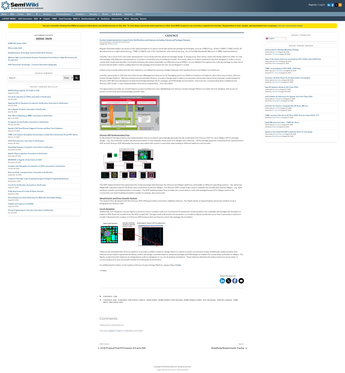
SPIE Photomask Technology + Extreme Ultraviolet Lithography (32, 65)
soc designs (209, 300)
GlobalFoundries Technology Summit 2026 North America (30, 53)
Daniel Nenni (279, 71)
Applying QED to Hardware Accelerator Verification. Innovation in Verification (38, 103)
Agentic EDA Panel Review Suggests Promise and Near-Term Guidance (35, 128)
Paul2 (276, 61)
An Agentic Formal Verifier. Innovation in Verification (28, 122)
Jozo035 (275, 91)
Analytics (80, 14)
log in (119, 331)
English (271, 38)
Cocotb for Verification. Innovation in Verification (27, 185)
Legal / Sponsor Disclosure (166, 370)
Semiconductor (63, 14)
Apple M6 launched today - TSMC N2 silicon (282, 122)
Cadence (111, 44)
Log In (322, 4)
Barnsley (277, 80)
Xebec (274, 63)
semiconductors (193, 300)
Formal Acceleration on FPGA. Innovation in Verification (29, 97)
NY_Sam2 (275, 73)
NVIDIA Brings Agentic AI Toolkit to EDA (23, 91)
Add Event (40, 39)
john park (151, 300)
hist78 (277, 108)
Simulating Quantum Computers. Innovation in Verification (30, 147)
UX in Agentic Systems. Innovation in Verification (27, 109)
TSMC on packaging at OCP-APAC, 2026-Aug (283, 68)
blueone (277, 125)
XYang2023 (278, 99)
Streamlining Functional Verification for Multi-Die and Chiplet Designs (35, 198)
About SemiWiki (182, 370)
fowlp (142, 300)
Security (93, 14)
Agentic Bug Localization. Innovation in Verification (27, 154)
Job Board (116, 14)
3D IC (126, 19)
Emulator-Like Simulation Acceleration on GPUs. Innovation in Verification (36, 166)
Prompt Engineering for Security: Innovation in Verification (30, 210)
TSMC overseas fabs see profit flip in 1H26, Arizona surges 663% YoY (292, 115)
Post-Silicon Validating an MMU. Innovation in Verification (30, 116)
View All (49, 39)
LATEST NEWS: (9, 19)
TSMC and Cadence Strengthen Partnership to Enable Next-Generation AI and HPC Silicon (43, 135)
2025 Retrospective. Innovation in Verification (26, 141)
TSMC (54, 19)
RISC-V (76, 19)
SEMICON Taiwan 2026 (17, 43)
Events (143, 19)
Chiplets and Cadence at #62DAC (21, 204)
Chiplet (46, 19)
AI (98, 19)
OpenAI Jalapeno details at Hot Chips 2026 (281, 87)
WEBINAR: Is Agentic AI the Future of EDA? (25, 160)
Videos (139, 14)
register (111, 331)
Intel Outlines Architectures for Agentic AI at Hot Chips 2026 (289, 97)
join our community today (290, 25)
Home (4, 14)
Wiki (12, 14)
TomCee (274, 54)
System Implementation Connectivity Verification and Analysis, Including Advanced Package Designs (145, 40)
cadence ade (110, 300)
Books (105, 14)
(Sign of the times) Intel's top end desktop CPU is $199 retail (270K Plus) (293, 59)
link (179, 265)
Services (47, 14)
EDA (29, 14)
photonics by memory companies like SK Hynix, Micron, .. (287, 106)
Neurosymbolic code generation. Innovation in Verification (30, 172)
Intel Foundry (65, 19)
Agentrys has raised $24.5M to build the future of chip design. (289, 132)
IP (37, 14)
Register (313, 4)
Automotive (117, 19)
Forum (20, 14)
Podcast (128, 14)
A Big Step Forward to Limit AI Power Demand (26, 191)
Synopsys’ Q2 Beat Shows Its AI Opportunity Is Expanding (287, 78)
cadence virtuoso (127, 300)
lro (275, 52)
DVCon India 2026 (15, 48)
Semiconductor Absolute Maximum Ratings (282, 50)
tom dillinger (224, 300)
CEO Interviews (25, 19)
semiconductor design (170, 300)
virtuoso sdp (116, 302)
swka (276, 89)
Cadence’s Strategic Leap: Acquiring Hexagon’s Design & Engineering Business (38, 179)
